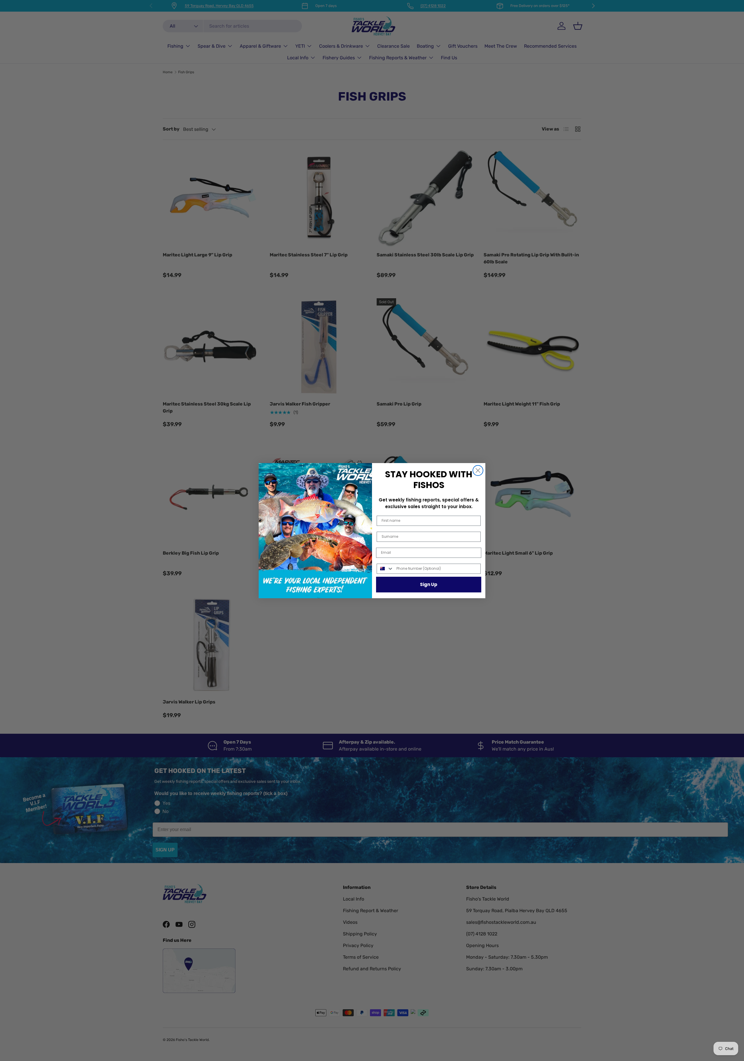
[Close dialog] (478, 470)
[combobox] (385, 569)
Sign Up (428, 584)
